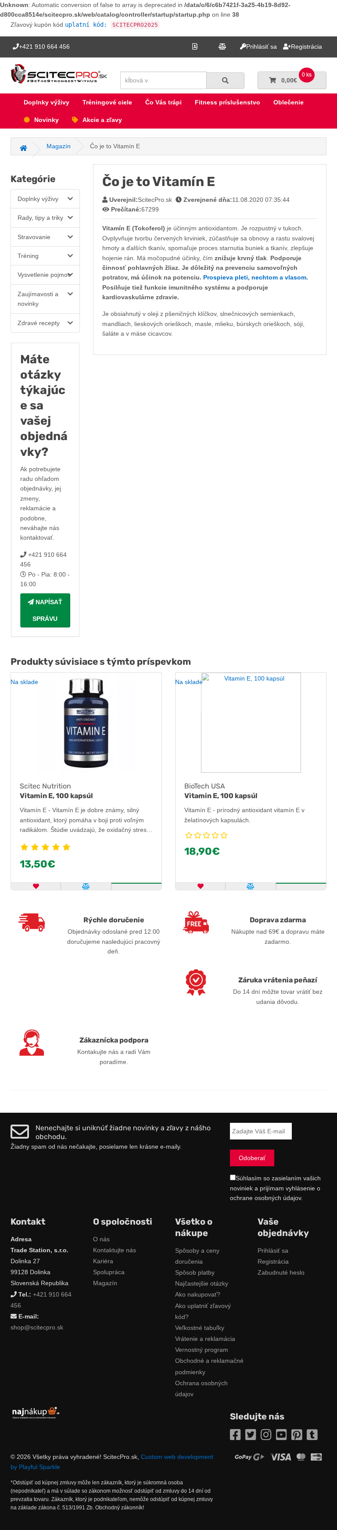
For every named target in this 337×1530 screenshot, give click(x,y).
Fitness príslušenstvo (227, 102)
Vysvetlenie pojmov (44, 274)
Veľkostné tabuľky (199, 1327)
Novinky (46, 119)
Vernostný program (201, 1349)
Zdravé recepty (39, 322)
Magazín (105, 1282)
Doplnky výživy (46, 102)
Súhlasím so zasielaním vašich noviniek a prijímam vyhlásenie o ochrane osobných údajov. (275, 1188)
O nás (101, 1239)
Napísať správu (47, 610)
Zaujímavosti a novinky (38, 298)
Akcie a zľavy (102, 119)
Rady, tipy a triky (40, 217)
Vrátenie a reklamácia (205, 1338)
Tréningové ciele (107, 102)
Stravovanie (34, 236)
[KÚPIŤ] (136, 883)
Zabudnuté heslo (281, 1272)
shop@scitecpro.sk (37, 1327)
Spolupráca (109, 1272)
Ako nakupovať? (197, 1294)
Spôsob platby (195, 1272)
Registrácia (273, 1261)
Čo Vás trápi (163, 102)
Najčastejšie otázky (201, 1283)
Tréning (28, 255)
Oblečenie (288, 102)
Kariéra (103, 1261)
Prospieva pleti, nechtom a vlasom (254, 277)
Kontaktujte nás (114, 1250)
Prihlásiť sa (273, 1250)
